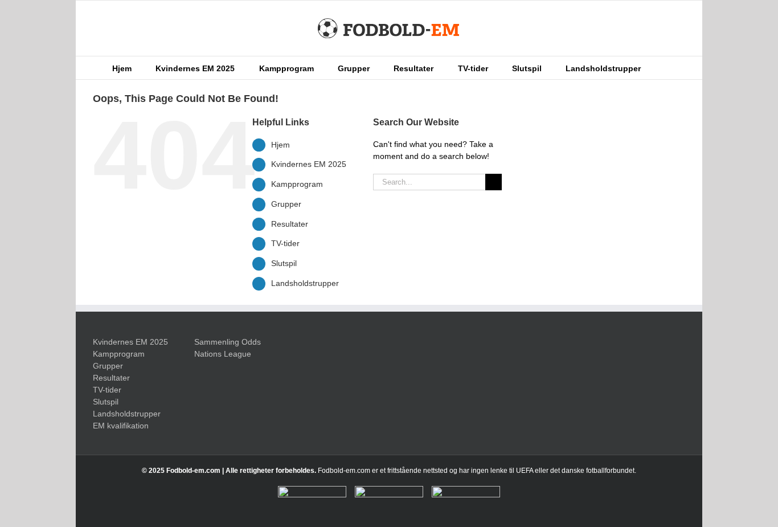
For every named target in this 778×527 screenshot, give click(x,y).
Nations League (222, 353)
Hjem (280, 144)
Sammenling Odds (227, 341)
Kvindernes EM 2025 (308, 164)
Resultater (289, 223)
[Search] (658, 67)
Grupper (286, 204)
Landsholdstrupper (305, 283)
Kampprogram (297, 184)
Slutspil (284, 263)
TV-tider (285, 243)
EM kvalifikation (121, 425)
